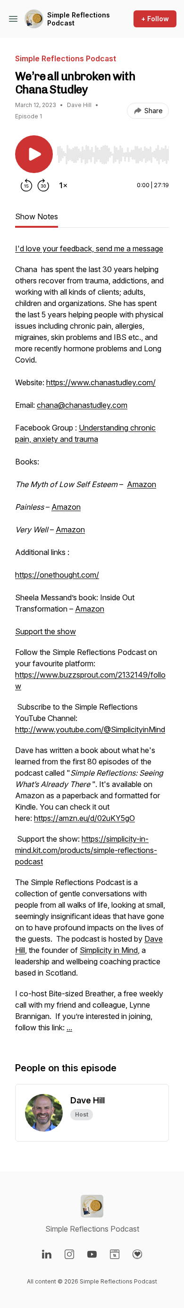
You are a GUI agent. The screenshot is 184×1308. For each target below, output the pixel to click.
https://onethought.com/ (57, 574)
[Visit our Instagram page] (69, 1254)
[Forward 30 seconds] (43, 185)
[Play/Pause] (34, 154)
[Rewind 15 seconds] (26, 185)
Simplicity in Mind (109, 950)
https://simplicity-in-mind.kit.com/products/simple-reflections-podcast (86, 850)
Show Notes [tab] (36, 216)
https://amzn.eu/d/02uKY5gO (84, 818)
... (69, 1027)
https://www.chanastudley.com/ (101, 382)
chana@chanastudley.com (82, 405)
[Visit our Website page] (114, 1254)
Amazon (141, 484)
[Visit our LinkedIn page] (46, 1254)
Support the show (45, 631)
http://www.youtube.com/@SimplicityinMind (90, 729)
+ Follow (155, 19)
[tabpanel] (92, 643)
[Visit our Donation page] (137, 1254)
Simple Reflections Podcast (78, 19)
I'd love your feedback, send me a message (89, 248)
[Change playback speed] (63, 185)
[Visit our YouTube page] (92, 1254)
